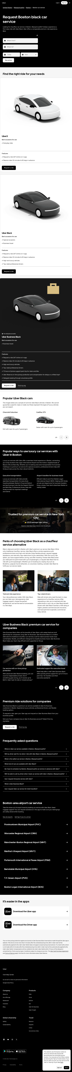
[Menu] (69, 2)
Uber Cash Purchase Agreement (59, 951)
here (61, 1062)
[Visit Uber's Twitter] (16, 1039)
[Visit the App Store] (20, 1051)
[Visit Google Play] (8, 1051)
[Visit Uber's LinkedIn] (4, 1039)
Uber (4, 3)
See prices (8, 60)
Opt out (59, 1067)
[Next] (66, 437)
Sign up (64, 3)
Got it (66, 1067)
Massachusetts (19, 7)
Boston (28, 7)
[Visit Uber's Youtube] (8, 1039)
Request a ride (9, 168)
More (4, 31)
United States (7, 7)
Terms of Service (10, 953)
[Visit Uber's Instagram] (12, 1039)
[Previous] (61, 437)
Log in (58, 3)
